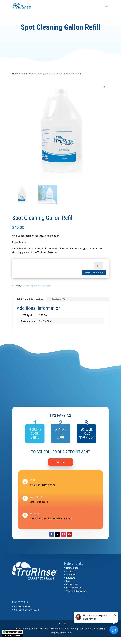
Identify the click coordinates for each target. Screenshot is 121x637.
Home (15, 73)
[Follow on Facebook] (51, 534)
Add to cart (94, 272)
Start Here (60, 462)
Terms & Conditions (76, 590)
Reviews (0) (58, 299)
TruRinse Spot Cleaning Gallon (36, 73)
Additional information (30, 299)
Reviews (70, 577)
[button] (104, 87)
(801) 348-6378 (39, 501)
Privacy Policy (73, 587)
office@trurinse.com (42, 485)
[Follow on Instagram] (63, 534)
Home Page (72, 567)
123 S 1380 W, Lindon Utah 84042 (50, 518)
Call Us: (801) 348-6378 (26, 609)
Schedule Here (22, 606)
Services (70, 571)
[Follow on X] (57, 534)
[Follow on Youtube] (69, 534)
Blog (68, 581)
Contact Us (72, 584)
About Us (71, 574)
